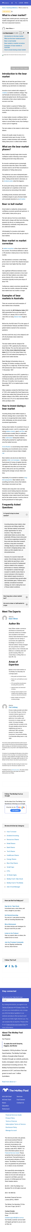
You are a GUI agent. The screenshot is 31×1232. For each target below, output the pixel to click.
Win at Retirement (10, 924)
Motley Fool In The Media (15, 883)
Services (19, 1096)
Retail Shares (11, 843)
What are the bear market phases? (14, 38)
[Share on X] (25, 32)
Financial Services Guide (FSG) (16, 1024)
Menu (26, 3)
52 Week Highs (12, 875)
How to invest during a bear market (15, 50)
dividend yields (8, 181)
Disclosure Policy (11, 1127)
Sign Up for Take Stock (12, 906)
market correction (8, 248)
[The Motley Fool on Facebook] (9, 966)
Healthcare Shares (13, 855)
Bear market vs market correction (14, 43)
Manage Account (11, 1130)
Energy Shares (11, 859)
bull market (22, 199)
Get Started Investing (11, 915)
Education (5, 1106)
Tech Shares (11, 851)
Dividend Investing (13, 835)
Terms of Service (11, 1121)
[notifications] (12, 3)
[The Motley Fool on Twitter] (6, 966)
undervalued (9, 438)
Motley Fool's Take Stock (15, 879)
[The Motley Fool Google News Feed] (16, 966)
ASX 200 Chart (7, 1096)
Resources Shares (13, 839)
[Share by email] (28, 32)
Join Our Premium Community (14, 942)
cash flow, (22, 431)
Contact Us (20, 1103)
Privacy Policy (10, 1118)
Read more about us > (9, 1082)
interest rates (18, 317)
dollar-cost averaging (13, 460)
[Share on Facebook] (23, 32)
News (4, 1103)
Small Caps (10, 867)
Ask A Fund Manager (13, 887)
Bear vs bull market (10, 41)
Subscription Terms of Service (16, 1124)
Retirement (6, 1109)
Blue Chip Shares (12, 863)
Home (3, 7)
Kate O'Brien (9, 28)
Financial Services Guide (14, 1115)
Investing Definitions (12, 7)
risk (3, 453)
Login (21, 3)
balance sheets (10, 431)
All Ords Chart (6, 1099)
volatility (4, 93)
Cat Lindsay (13, 707)
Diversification (6, 447)
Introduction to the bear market (14, 36)
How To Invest (11, 832)
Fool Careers (21, 1099)
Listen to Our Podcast (11, 933)
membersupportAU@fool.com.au (14, 1217)
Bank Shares (11, 847)
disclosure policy (15, 769)
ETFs (8, 871)
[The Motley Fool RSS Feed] (13, 966)
